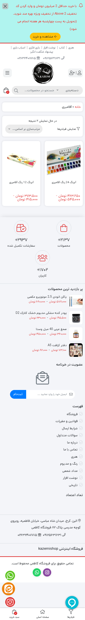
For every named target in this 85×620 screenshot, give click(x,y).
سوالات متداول (67, 435)
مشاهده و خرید (43, 36)
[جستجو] (16, 90)
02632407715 (27, 58)
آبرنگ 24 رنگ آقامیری (64, 182)
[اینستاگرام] (8, 602)
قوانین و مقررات (67, 421)
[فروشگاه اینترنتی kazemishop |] (42, 73)
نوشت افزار (49, 48)
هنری (71, 48)
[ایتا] (8, 588)
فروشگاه (72, 414)
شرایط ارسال (70, 428)
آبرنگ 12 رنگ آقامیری (21, 182)
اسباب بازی (19, 48)
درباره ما (72, 442)
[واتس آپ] (8, 575)
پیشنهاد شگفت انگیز (41, 52)
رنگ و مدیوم (69, 463)
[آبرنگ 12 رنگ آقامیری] (21, 160)
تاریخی (73, 485)
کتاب (62, 48)
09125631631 (52, 58)
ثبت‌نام (18, 394)
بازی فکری (34, 48)
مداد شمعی (70, 471)
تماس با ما (70, 449)
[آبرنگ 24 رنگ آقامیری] (64, 160)
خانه (78, 107)
